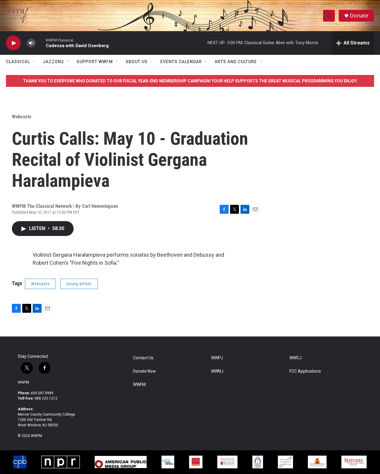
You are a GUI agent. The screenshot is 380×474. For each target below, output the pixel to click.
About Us (137, 61)
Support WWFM (95, 61)
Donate (359, 15)
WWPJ (217, 358)
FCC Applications (305, 371)
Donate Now (144, 371)
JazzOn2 (53, 61)
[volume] (31, 43)
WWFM (23, 382)
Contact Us (143, 358)
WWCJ (295, 358)
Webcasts (21, 116)
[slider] (41, 43)
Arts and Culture (236, 61)
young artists (78, 283)
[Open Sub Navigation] (34, 61)
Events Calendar (181, 61)
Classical (18, 61)
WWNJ (217, 371)
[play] (13, 43)
